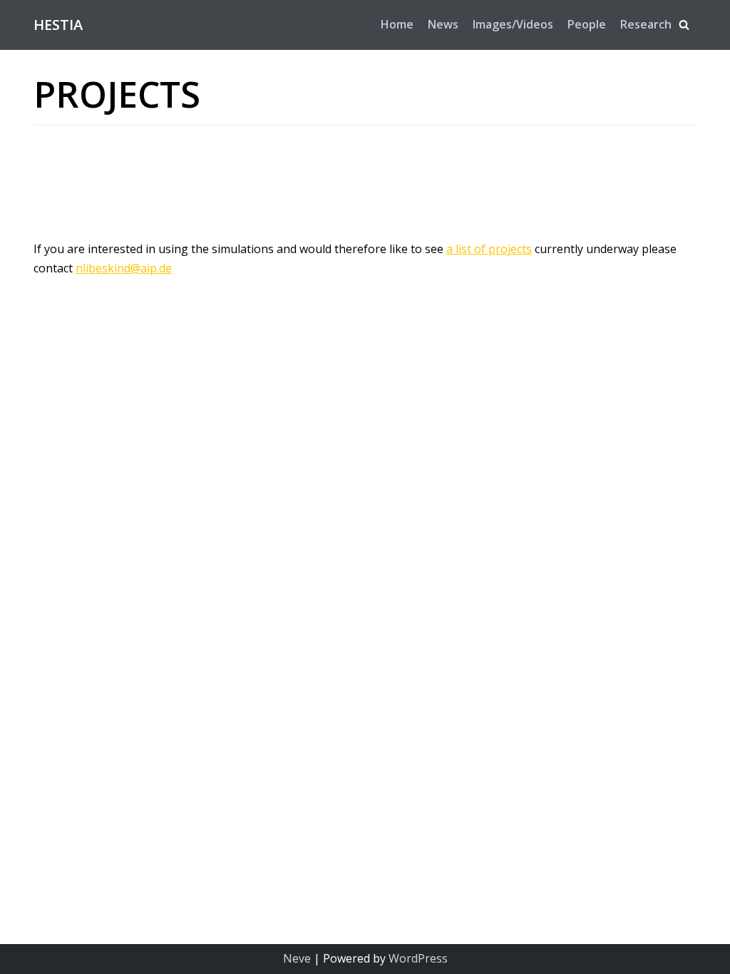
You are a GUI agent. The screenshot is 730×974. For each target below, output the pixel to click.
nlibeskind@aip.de (124, 268)
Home (397, 24)
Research (646, 24)
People (586, 24)
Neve (297, 958)
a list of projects (489, 249)
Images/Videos (513, 24)
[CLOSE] (684, 24)
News (443, 24)
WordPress (418, 958)
